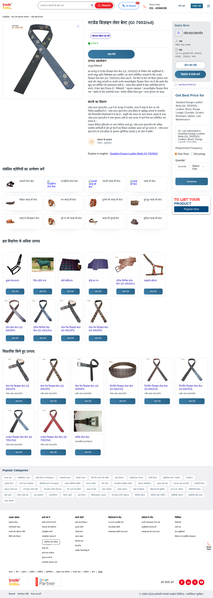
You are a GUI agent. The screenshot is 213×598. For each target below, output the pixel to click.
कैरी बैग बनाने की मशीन (100, 477)
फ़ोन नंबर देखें (190, 65)
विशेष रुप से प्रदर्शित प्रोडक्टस (185, 536)
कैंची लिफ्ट (153, 477)
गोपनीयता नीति (23, 594)
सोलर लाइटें (67, 495)
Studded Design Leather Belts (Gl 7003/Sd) (134, 153)
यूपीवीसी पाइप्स (177, 495)
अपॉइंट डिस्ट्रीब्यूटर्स (82, 550)
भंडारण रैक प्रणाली (181, 483)
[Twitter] (195, 582)
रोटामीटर (189, 477)
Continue (192, 181)
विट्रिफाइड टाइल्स (98, 495)
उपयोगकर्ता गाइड (14, 527)
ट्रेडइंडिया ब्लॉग (47, 531)
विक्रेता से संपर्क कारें (190, 74)
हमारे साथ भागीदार (48, 553)
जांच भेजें (111, 54)
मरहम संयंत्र (122, 489)
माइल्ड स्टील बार (10, 489)
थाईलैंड (31, 572)
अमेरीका (86, 572)
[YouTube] (201, 582)
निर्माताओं (178, 522)
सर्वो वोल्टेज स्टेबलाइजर (45, 477)
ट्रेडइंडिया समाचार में (49, 536)
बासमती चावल (65, 477)
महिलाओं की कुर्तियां (157, 489)
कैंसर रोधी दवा (22, 495)
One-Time (183, 154)
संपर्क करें (45, 548)
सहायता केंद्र (13, 522)
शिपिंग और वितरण (15, 536)
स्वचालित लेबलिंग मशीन (123, 483)
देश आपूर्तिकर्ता (180, 531)
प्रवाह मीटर (8, 483)
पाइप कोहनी (9, 500)
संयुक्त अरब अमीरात (63, 572)
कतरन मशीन (91, 483)
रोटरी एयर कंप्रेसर (26, 483)
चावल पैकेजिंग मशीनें (72, 483)
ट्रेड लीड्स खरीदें (114, 527)
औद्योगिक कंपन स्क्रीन (171, 477)
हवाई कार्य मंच (162, 483)
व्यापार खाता (79, 536)
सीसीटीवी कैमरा (194, 489)
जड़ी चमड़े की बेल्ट (37, 17)
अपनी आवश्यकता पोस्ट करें (151, 522)
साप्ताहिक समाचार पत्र (49, 562)
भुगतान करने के (47, 557)
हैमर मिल (105, 483)
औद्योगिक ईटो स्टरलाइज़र (49, 483)
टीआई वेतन (79, 531)
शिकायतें (12, 594)
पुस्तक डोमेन (79, 527)
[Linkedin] (188, 582)
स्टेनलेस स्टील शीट (30, 489)
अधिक (100, 572)
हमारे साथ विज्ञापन (81, 522)
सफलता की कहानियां (49, 527)
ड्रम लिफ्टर (119, 477)
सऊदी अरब (76, 572)
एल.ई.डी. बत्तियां (176, 489)
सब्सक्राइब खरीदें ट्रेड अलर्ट (118, 531)
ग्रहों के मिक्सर (138, 489)
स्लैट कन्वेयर (107, 489)
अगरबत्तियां (53, 495)
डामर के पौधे (91, 489)
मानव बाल (8, 477)
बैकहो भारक (80, 477)
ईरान (93, 572)
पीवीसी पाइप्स (140, 495)
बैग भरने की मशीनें (74, 489)
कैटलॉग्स (78, 546)
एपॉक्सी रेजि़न (199, 483)
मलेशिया (40, 572)
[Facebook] (182, 582)
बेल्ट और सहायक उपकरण (20, 17)
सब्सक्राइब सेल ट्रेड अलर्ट (151, 531)
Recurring (199, 154)
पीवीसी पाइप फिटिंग (158, 495)
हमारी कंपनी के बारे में (49, 522)
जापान (11, 572)
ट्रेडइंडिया (6, 17)
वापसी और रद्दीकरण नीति (17, 531)
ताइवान (24, 572)
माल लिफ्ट (82, 495)
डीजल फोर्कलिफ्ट (144, 483)
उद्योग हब (178, 527)
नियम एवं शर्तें (36, 594)
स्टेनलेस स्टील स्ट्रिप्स (52, 489)
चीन (17, 572)
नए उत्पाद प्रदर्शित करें (115, 522)
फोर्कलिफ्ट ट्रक (24, 477)
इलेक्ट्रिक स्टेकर (136, 477)
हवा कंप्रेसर (38, 495)
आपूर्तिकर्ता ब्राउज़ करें (149, 527)
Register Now (191, 209)
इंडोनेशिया (49, 572)
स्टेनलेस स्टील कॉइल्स (120, 495)
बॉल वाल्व (8, 495)
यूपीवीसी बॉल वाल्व (195, 495)
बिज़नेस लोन (79, 541)
